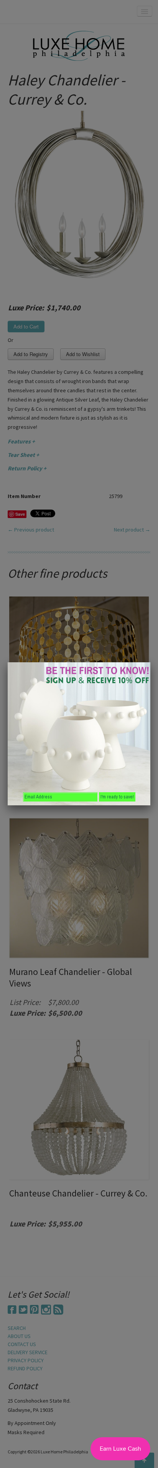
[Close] (150, 662)
